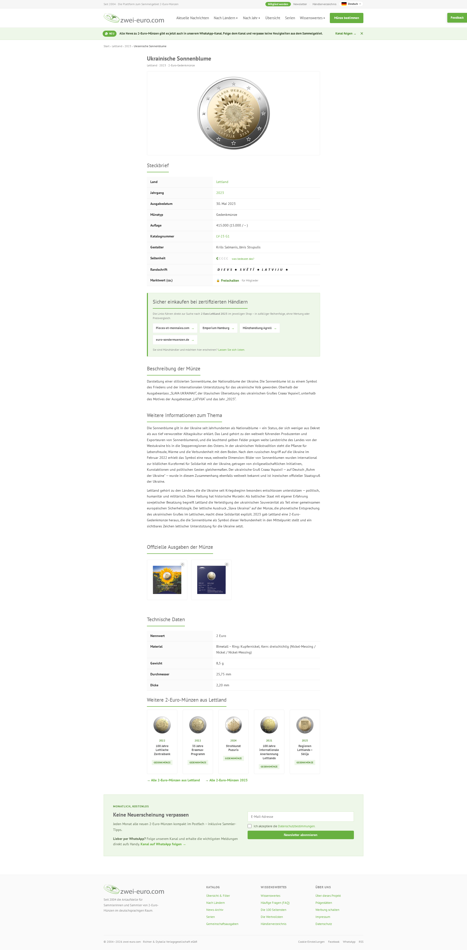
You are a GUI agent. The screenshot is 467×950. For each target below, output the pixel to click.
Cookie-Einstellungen (311, 941)
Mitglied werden (278, 4)
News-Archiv (214, 910)
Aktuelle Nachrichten (192, 18)
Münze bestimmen (346, 18)
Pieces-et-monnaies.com (175, 328)
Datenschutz (323, 924)
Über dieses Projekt (328, 896)
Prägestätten (323, 903)
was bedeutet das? (243, 259)
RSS (361, 941)
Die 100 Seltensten (273, 910)
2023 (128, 46)
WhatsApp (349, 941)
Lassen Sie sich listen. (231, 349)
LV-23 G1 (223, 236)
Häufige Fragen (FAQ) (275, 903)
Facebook (334, 941)
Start (106, 46)
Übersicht (272, 18)
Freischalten (237, 280)
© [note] (182, 564)
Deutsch (354, 4)
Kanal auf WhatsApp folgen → (163, 844)
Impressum (322, 917)
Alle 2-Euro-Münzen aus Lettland (175, 780)
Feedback (457, 18)
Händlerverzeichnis (324, 4)
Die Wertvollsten (272, 917)
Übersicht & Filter (218, 896)
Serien (290, 18)
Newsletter (300, 4)
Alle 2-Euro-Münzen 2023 (228, 780)
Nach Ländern (224, 18)
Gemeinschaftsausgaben (222, 924)
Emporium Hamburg (218, 328)
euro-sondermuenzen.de (175, 340)
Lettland (117, 46)
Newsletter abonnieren (300, 835)
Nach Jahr (250, 18)
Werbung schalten (327, 910)
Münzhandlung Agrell (260, 328)
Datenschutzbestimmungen (296, 826)
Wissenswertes (311, 18)
